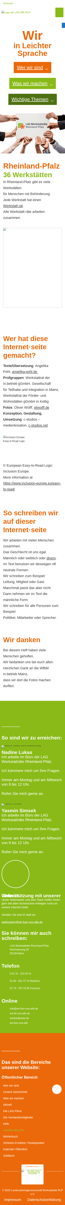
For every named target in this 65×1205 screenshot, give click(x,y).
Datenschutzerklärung (44, 1200)
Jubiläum (9, 1155)
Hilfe (6, 1123)
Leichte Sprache (13, 1130)
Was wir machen (13, 1098)
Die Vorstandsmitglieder (18, 1117)
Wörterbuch (10, 1136)
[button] (59, 12)
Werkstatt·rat (13, 206)
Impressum (12, 1200)
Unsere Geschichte (15, 1092)
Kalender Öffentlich (15, 1149)
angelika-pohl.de (25, 372)
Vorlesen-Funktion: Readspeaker (23, 1143)
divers (51, 558)
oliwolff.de (41, 407)
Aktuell (7, 1104)
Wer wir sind (11, 1085)
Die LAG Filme (12, 1111)
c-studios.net (38, 425)
